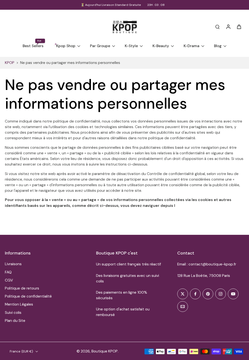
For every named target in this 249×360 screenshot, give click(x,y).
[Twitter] (182, 294)
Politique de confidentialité (28, 296)
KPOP (9, 62)
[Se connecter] (228, 26)
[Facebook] (195, 294)
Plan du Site (15, 320)
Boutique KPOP (104, 351)
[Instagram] (220, 294)
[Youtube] (233, 294)
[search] (217, 26)
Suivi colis (13, 312)
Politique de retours (22, 288)
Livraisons (13, 264)
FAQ (8, 272)
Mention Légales (19, 304)
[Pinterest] (208, 294)
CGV (9, 280)
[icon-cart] (238, 26)
